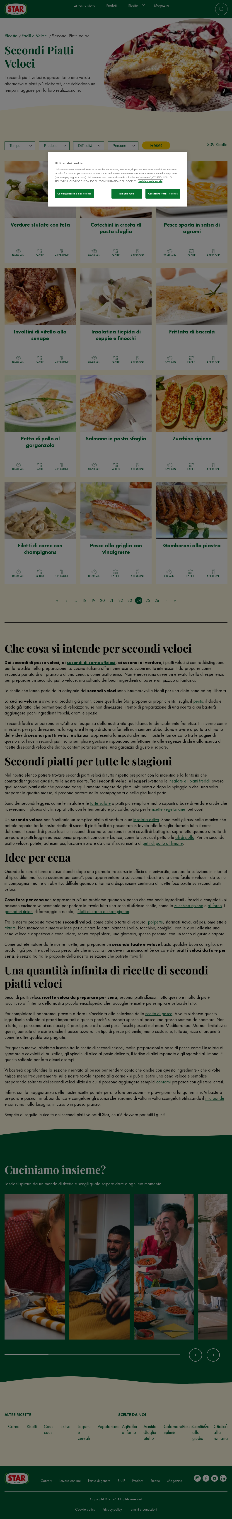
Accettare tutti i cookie (163, 193)
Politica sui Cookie (150, 181)
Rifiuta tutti (126, 193)
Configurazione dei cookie (74, 193)
